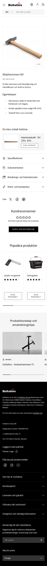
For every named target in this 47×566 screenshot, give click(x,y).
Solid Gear (30, 405)
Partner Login (8, 451)
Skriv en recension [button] (23, 229)
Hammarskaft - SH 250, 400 (30, 139)
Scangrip (6, 405)
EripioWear (37, 400)
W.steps (5, 407)
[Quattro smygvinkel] (13, 263)
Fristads (5, 402)
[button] (43, 4)
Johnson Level (27, 402)
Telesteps (39, 405)
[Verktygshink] (36, 263)
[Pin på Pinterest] (23, 199)
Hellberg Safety (15, 402)
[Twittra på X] (10, 199)
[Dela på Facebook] (17, 199)
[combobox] (23, 12)
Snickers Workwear (18, 405)
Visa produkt (29, 145)
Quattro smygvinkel (12, 275)
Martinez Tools (39, 402)
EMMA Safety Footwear (23, 400)
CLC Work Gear (8, 400)
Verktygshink (32, 275)
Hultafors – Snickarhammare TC (18, 364)
